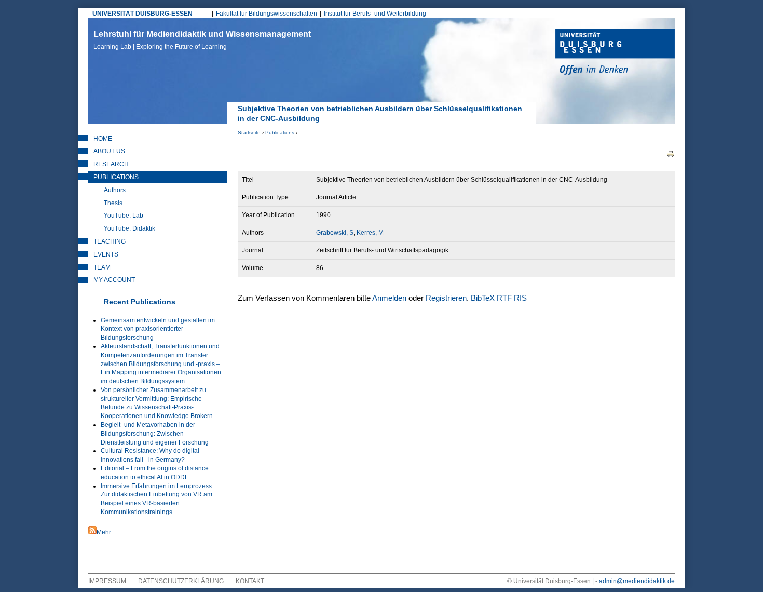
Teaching (109, 241)
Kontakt (250, 581)
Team (102, 267)
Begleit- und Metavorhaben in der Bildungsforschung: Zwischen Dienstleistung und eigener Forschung (155, 433)
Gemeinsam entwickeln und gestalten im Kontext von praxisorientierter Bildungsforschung (158, 329)
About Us (109, 151)
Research (111, 164)
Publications (279, 133)
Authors (115, 190)
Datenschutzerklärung (181, 581)
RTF (504, 297)
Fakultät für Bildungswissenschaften (266, 13)
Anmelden (389, 297)
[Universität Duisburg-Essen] (615, 53)
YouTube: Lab (123, 215)
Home (102, 138)
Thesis (113, 203)
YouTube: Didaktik (129, 228)
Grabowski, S (334, 232)
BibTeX (483, 297)
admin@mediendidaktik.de (637, 581)
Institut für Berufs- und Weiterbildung (375, 13)
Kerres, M (370, 232)
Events (105, 254)
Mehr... (106, 532)
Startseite (249, 133)
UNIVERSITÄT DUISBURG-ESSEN (142, 13)
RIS (520, 297)
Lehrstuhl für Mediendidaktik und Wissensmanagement (202, 40)
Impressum (107, 581)
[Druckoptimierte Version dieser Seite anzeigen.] (670, 153)
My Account (114, 280)
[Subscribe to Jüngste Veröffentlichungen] (92, 532)
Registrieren (446, 297)
